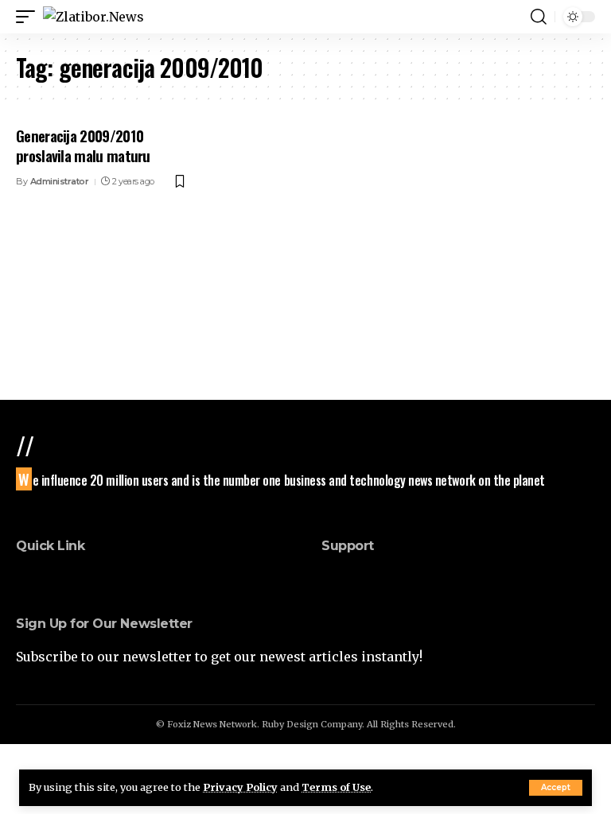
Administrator (59, 181)
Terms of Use (336, 787)
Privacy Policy (240, 787)
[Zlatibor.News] (93, 17)
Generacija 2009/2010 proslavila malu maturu (83, 145)
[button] (555, 788)
